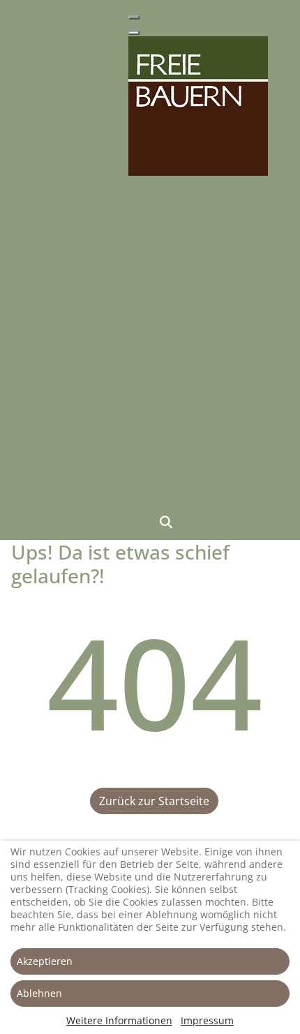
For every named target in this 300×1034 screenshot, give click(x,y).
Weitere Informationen (119, 1020)
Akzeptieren (45, 961)
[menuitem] (141, 183)
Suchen (166, 521)
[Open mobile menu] (134, 17)
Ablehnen (39, 993)
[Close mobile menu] (134, 33)
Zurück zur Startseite (154, 801)
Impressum (207, 1020)
